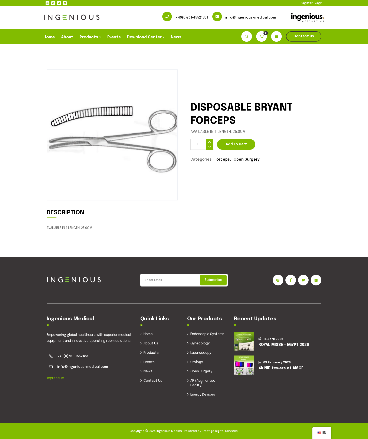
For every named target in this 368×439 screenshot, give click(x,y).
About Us (151, 343)
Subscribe (213, 280)
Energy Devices (202, 394)
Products (89, 37)
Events (114, 37)
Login (318, 3)
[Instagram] (47, 3)
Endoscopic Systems (207, 334)
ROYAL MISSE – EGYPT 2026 (284, 345)
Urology (196, 362)
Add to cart (236, 144)
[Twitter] (59, 3)
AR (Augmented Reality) (202, 383)
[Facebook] (53, 3)
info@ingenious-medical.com (250, 17)
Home (49, 37)
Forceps (222, 159)
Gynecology (200, 343)
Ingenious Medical (170, 431)
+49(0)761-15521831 (192, 17)
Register (307, 3)
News (176, 37)
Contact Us (303, 36)
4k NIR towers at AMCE (281, 368)
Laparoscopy (200, 353)
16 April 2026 (273, 339)
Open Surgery (247, 159)
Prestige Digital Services (220, 431)
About (67, 37)
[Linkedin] (65, 3)
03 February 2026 (277, 362)
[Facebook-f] (290, 280)
